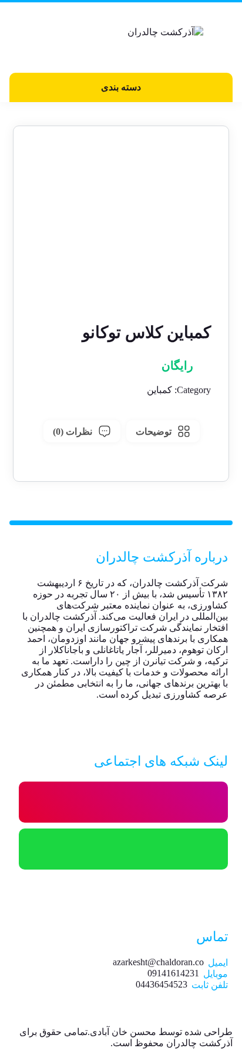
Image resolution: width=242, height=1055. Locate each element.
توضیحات (154, 432)
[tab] (163, 431)
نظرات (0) (72, 432)
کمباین (159, 390)
